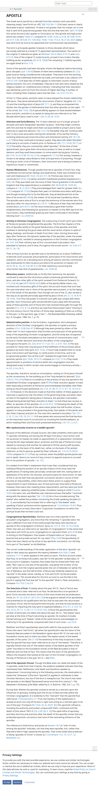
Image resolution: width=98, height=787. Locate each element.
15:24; (56, 36)
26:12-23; (35, 597)
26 (31, 206)
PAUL (52, 658)
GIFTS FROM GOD (31, 283)
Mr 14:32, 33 (26, 110)
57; (29, 39)
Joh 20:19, (25, 206)
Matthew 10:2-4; (49, 54)
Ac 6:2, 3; (10, 368)
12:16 (62, 359)
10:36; (44, 39)
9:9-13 (17, 80)
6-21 (75, 422)
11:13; (37, 609)
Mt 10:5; (47, 24)
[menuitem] (4, 3)
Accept (7, 782)
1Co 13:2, (20, 308)
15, (7, 391)
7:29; (33, 39)
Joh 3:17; (10, 39)
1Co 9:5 (68, 93)
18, (62, 39)
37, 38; (51, 388)
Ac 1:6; (19, 188)
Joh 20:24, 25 (23, 179)
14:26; (69, 143)
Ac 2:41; (10, 242)
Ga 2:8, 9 (19, 368)
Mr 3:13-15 (43, 130)
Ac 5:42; (73, 245)
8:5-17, (9, 248)
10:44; (12, 298)
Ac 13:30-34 (51, 269)
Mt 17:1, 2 (46, 104)
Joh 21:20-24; (47, 116)
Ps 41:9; (37, 60)
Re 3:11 (25, 454)
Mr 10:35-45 (70, 185)
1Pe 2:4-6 (18, 379)
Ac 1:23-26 (43, 496)
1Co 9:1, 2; (68, 606)
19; (73, 388)
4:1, (66, 388)
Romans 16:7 (53, 725)
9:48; (72, 36)
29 (10, 391)
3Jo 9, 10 (47, 711)
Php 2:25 (56, 538)
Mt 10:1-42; (75, 137)
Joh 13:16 (75, 30)
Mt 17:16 (53, 155)
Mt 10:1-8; (28, 155)
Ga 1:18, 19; (20, 416)
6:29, (25, 39)
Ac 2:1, (68, 295)
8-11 (26, 308)
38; (21, 39)
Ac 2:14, (44, 388)
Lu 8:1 (9, 140)
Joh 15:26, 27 (42, 349)
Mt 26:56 (28, 197)
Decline (17, 782)
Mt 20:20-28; (58, 185)
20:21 (73, 39)
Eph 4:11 (30, 328)
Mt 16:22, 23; (33, 175)
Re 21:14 (33, 639)
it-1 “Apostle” (16, 9)
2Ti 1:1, (19, 609)
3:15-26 (37, 266)
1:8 (17, 248)
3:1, (57, 388)
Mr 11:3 (54, 24)
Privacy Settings (10, 775)
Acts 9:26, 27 (65, 552)
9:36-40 (14, 283)
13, (69, 388)
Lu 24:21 (26, 188)
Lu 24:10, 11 (44, 203)
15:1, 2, (53, 343)
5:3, (77, 388)
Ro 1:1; (30, 609)
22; (23, 266)
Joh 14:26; (28, 359)
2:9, (28, 416)
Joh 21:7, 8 (44, 175)
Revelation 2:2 (13, 737)
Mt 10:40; (48, 36)
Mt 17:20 (25, 191)
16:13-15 (37, 359)
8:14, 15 (52, 404)
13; (64, 734)
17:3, (55, 39)
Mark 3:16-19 (63, 54)
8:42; (38, 39)
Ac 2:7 (76, 71)
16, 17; (11, 416)
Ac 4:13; (61, 93)
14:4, (62, 525)
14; (74, 295)
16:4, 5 (65, 343)
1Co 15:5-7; (21, 583)
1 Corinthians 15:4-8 (66, 505)
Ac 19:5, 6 (44, 609)
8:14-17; (40, 343)
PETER (49, 382)
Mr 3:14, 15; (12, 155)
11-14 (33, 416)
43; (68, 36)
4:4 (16, 242)
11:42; (50, 39)
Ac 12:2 (40, 460)
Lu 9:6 (36, 155)
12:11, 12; (71, 734)
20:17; (75, 143)
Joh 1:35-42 (27, 71)
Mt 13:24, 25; (38, 705)
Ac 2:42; (32, 343)
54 (12, 182)
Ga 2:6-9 (72, 622)
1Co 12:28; (21, 328)
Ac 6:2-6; (44, 404)
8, (59, 39)
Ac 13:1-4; (55, 525)
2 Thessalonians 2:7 (26, 698)
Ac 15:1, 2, (68, 422)
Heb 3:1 (30, 36)
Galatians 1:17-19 (14, 555)
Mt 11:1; (62, 143)
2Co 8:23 (73, 532)
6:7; (79, 245)
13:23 (56, 116)
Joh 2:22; (56, 359)
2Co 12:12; (11, 609)
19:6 (17, 298)
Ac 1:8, (18, 266)
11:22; (47, 343)
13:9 (42, 597)
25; (14, 248)
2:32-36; (29, 266)
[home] (4, 3)
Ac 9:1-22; (18, 597)
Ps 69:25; (73, 451)
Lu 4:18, (62, 36)
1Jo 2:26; (39, 711)
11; (62, 388)
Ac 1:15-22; (64, 451)
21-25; (67, 39)
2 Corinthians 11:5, (54, 734)
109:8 (44, 60)
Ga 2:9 (29, 583)
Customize (29, 782)
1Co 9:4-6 (73, 525)
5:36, (16, 39)
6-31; (59, 343)
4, (72, 295)
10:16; (78, 36)
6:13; (20, 155)
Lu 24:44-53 (27, 215)
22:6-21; (27, 597)
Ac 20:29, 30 (50, 705)
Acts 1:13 (28, 63)
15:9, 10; (77, 606)
